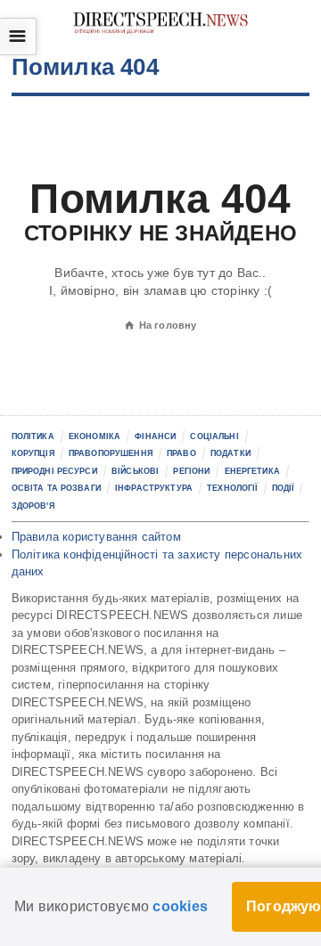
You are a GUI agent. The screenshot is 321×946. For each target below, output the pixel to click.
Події (283, 488)
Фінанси (155, 436)
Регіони (191, 471)
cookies (180, 906)
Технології (232, 488)
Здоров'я (33, 506)
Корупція (33, 453)
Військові (135, 471)
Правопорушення (110, 453)
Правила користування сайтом (96, 536)
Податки (230, 453)
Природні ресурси (54, 471)
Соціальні (214, 436)
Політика (33, 436)
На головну (161, 325)
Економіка (94, 436)
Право (181, 453)
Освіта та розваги (56, 488)
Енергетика (252, 471)
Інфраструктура (154, 488)
